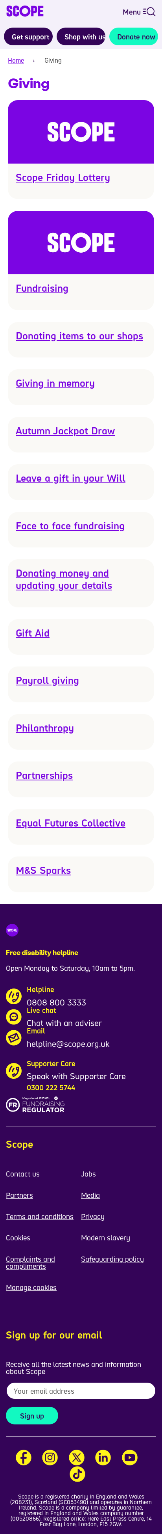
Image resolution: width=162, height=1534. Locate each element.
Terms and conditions (40, 1216)
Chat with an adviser (64, 1022)
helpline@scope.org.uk (68, 1043)
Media (90, 1195)
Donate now (136, 36)
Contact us (23, 1173)
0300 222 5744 (51, 1087)
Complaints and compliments (30, 1262)
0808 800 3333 (56, 1002)
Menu (133, 12)
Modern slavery (105, 1237)
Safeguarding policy (112, 1259)
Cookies (18, 1237)
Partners (19, 1195)
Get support (30, 36)
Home (16, 60)
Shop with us (84, 36)
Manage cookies (31, 1287)
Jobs (88, 1173)
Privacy (93, 1216)
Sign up (32, 1415)
